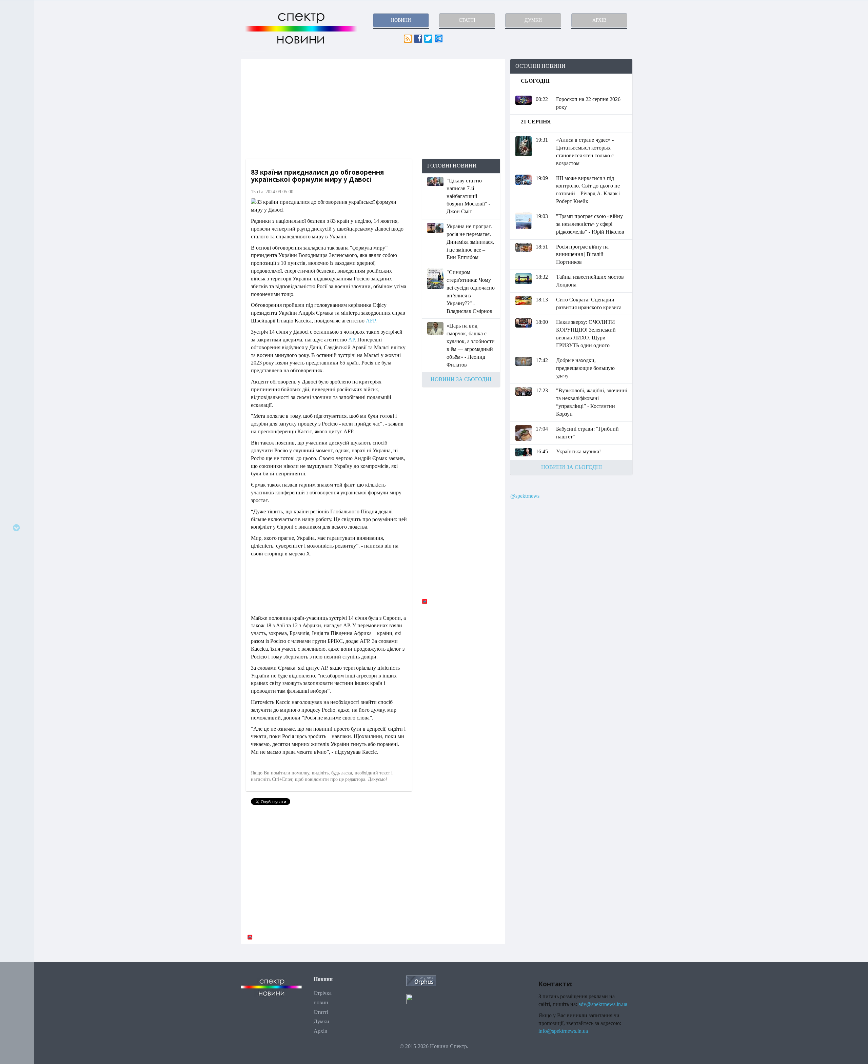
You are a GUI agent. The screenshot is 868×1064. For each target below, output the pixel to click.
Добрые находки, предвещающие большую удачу (585, 368)
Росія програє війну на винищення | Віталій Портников (582, 254)
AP (351, 339)
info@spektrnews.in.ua (563, 1031)
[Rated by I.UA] (421, 999)
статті (467, 20)
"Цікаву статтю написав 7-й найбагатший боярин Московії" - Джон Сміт (468, 196)
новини (401, 20)
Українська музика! (578, 451)
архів (599, 20)
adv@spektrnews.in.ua (602, 1004)
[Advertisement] (373, 108)
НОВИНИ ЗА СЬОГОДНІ (461, 379)
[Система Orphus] (421, 980)
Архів (320, 1031)
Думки (321, 1021)
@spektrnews (524, 496)
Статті (321, 1012)
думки (533, 20)
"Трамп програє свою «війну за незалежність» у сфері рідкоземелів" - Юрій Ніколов (590, 224)
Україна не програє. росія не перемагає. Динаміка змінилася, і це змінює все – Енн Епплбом (470, 241)
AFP (370, 320)
